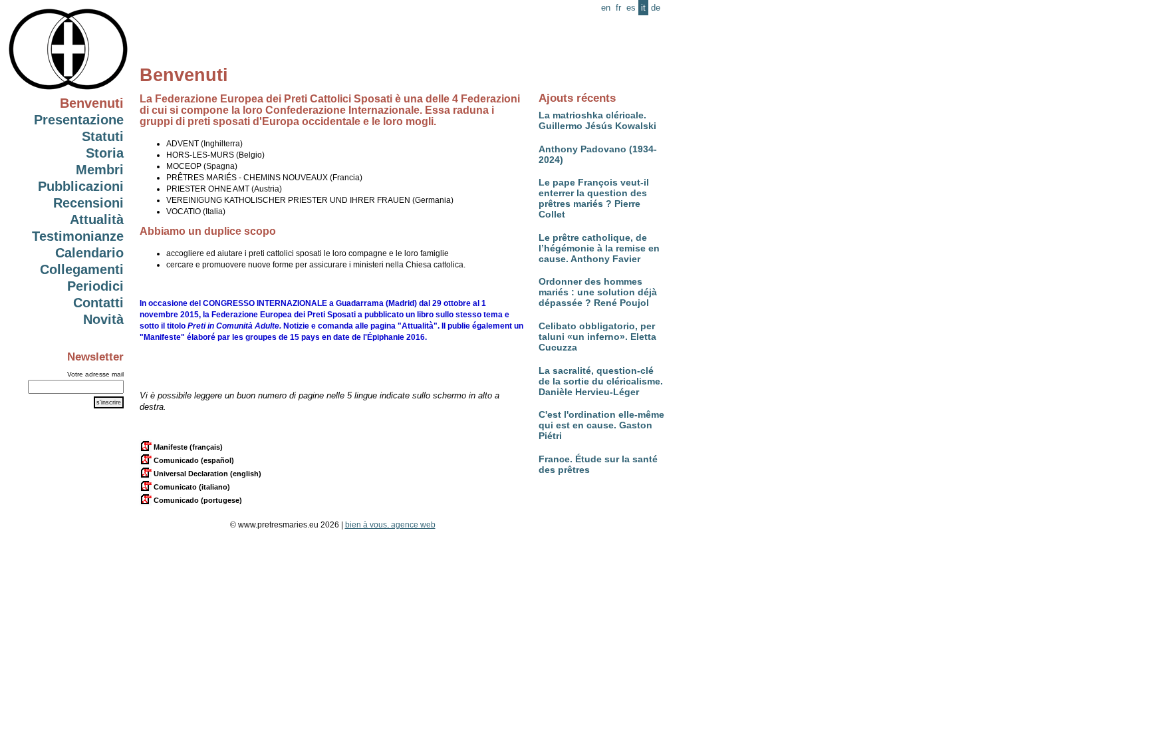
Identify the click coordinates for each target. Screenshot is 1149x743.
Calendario (89, 252)
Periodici (95, 286)
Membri (100, 169)
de (655, 8)
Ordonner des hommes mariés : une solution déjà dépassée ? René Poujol (598, 292)
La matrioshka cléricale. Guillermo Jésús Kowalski (597, 120)
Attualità (97, 219)
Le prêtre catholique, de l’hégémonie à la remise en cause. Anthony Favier (599, 248)
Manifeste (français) (187, 447)
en (605, 8)
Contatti (98, 302)
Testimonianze (78, 236)
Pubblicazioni (81, 186)
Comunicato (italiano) (191, 487)
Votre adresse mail (95, 374)
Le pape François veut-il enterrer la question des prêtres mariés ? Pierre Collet (594, 198)
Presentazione (79, 119)
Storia (105, 153)
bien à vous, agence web (390, 524)
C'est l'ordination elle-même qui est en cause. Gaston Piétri (601, 425)
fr (618, 8)
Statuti (103, 136)
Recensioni (88, 203)
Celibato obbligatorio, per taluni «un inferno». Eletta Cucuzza (597, 337)
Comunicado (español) (193, 460)
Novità (103, 319)
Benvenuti (92, 103)
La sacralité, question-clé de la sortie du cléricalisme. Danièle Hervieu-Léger (601, 381)
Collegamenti (82, 269)
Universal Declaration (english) (206, 474)
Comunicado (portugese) (197, 500)
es (631, 8)
